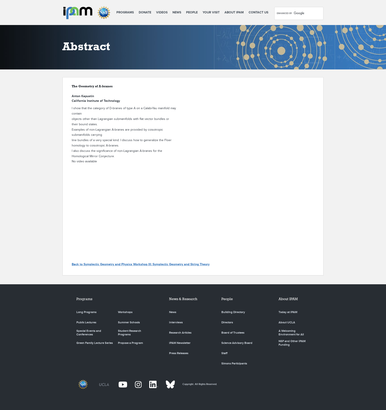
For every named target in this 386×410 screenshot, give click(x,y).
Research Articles (180, 333)
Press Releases (178, 353)
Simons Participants (234, 363)
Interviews (176, 322)
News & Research (183, 299)
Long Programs (86, 312)
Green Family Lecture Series (94, 343)
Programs (125, 12)
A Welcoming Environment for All (291, 332)
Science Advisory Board (236, 343)
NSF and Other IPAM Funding (292, 343)
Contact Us (258, 12)
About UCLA (287, 322)
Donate (145, 12)
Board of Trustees (232, 333)
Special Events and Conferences (88, 332)
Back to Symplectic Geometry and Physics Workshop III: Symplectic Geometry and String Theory (141, 264)
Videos (162, 12)
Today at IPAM (288, 312)
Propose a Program (130, 343)
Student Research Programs (129, 332)
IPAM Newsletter (180, 343)
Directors (227, 322)
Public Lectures (86, 322)
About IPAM (234, 12)
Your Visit (211, 12)
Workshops (125, 312)
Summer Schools (129, 322)
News (176, 12)
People (192, 12)
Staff (224, 353)
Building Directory (233, 312)
